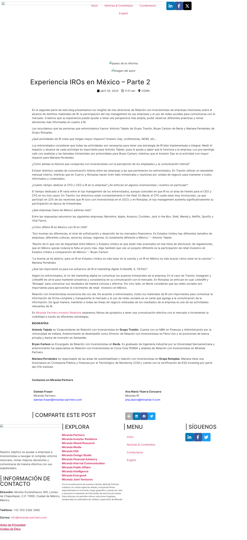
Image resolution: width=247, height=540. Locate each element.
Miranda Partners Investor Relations (58, 312)
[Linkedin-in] (170, 6)
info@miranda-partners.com (29, 517)
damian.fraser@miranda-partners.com (58, 399)
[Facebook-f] (179, 6)
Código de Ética (10, 529)
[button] (129, 416)
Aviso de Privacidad (13, 525)
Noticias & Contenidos (119, 5)
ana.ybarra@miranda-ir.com (142, 399)
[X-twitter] (187, 6)
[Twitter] (206, 437)
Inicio (94, 5)
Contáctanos (148, 5)
